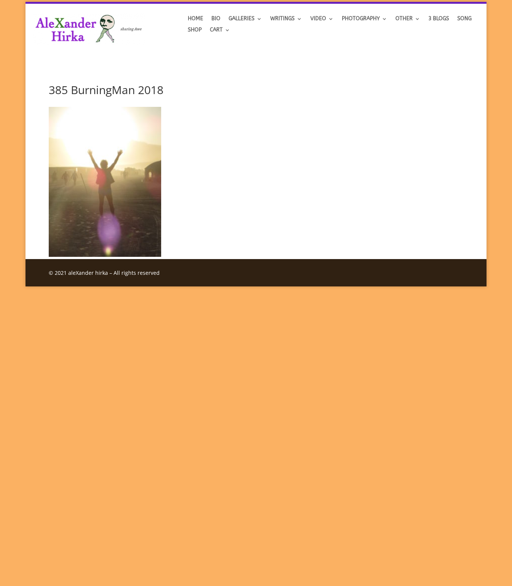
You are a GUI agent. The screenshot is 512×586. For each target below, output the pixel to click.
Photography (361, 19)
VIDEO (318, 19)
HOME (195, 19)
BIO (215, 19)
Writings (282, 19)
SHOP (195, 30)
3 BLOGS (438, 19)
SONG (464, 19)
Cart (216, 30)
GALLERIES (242, 19)
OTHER (404, 19)
